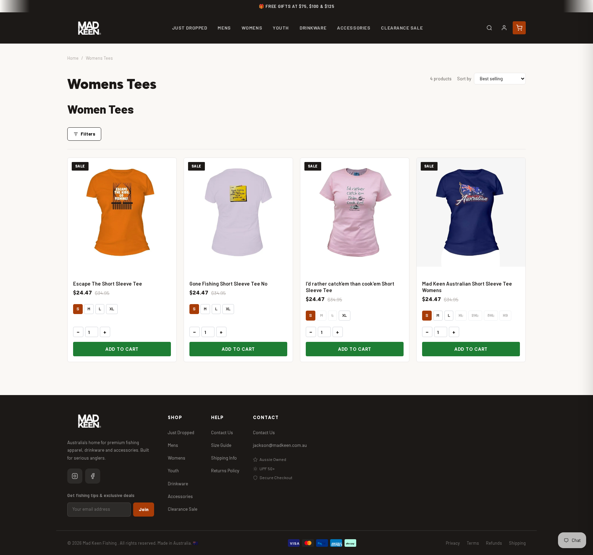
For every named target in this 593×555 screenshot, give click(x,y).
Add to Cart (122, 349)
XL (111, 308)
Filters (88, 134)
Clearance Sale (182, 509)
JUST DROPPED (189, 28)
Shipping (517, 543)
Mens (173, 445)
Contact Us (222, 432)
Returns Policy (225, 470)
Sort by (464, 78)
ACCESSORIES (353, 28)
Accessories (180, 496)
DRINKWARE (313, 28)
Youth (173, 470)
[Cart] (519, 27)
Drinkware (178, 483)
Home (73, 58)
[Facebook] (92, 476)
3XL (491, 315)
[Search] (489, 27)
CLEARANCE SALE (402, 28)
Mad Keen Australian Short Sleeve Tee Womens (467, 286)
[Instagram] (74, 476)
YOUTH (281, 28)
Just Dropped (181, 432)
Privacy (453, 543)
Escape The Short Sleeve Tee (107, 283)
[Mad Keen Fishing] (89, 28)
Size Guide (221, 445)
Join (144, 509)
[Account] (504, 27)
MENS (224, 28)
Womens (176, 458)
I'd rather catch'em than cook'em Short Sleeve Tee (350, 286)
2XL (475, 315)
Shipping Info (224, 458)
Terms (473, 543)
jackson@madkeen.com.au (280, 445)
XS (505, 315)
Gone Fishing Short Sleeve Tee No (228, 283)
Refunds (494, 543)
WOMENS (252, 28)
